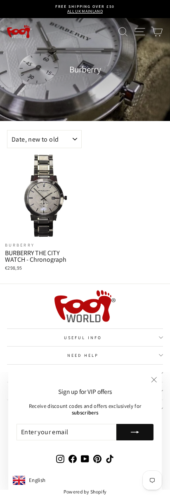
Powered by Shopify (85, 492)
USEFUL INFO (83, 337)
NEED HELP (83, 355)
